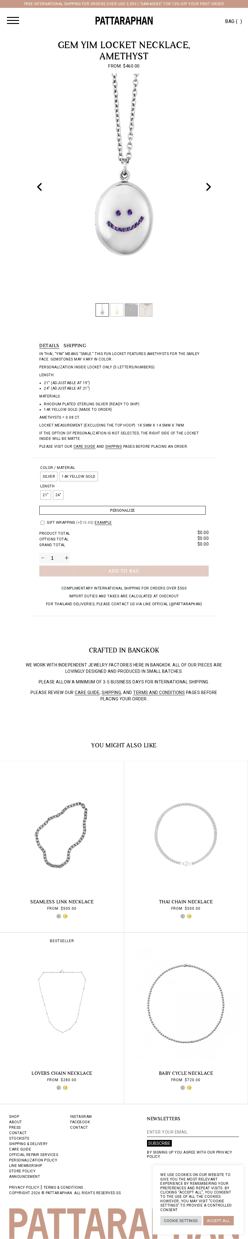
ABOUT (15, 1122)
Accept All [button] (218, 1220)
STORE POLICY (22, 1171)
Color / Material (57, 468)
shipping (113, 446)
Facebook (80, 1122)
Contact (79, 1127)
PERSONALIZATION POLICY (33, 1160)
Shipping (75, 345)
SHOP (14, 1116)
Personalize (122, 510)
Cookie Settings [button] (181, 1220)
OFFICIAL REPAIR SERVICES (33, 1155)
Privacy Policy (24, 1187)
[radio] (49, 476)
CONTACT (18, 1133)
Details (49, 345)
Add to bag (124, 571)
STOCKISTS (19, 1138)
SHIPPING (111, 692)
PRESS (15, 1127)
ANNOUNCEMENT (24, 1176)
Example (103, 522)
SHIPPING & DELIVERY (28, 1144)
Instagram (81, 1116)
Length (47, 486)
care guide (84, 446)
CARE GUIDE (87, 692)
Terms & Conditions (63, 1187)
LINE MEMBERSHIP (25, 1166)
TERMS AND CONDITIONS (159, 692)
